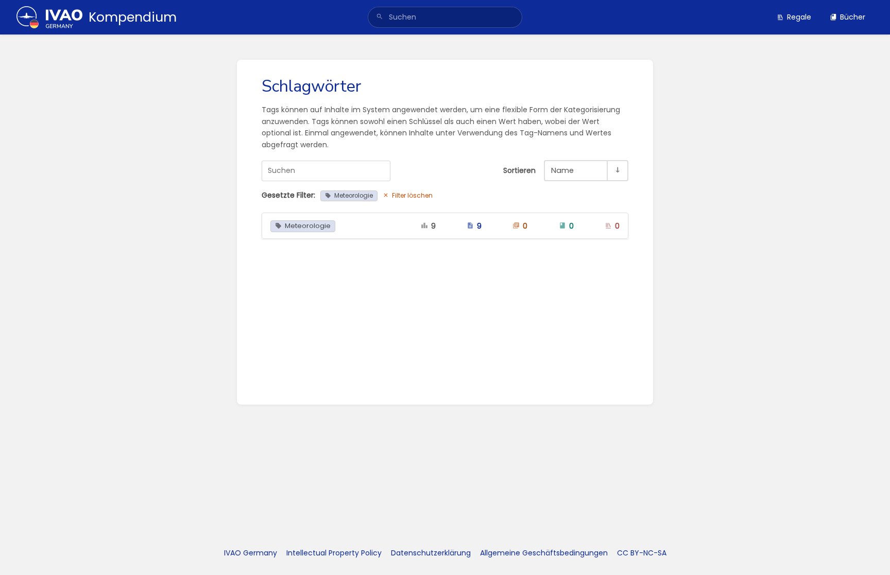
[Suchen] (379, 17)
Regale (799, 17)
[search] (445, 17)
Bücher (852, 17)
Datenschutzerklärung (431, 553)
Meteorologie (353, 195)
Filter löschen (412, 195)
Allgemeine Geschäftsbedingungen (544, 553)
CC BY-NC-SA (641, 553)
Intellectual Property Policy (334, 553)
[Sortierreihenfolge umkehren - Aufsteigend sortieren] (617, 170)
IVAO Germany (250, 553)
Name (562, 170)
